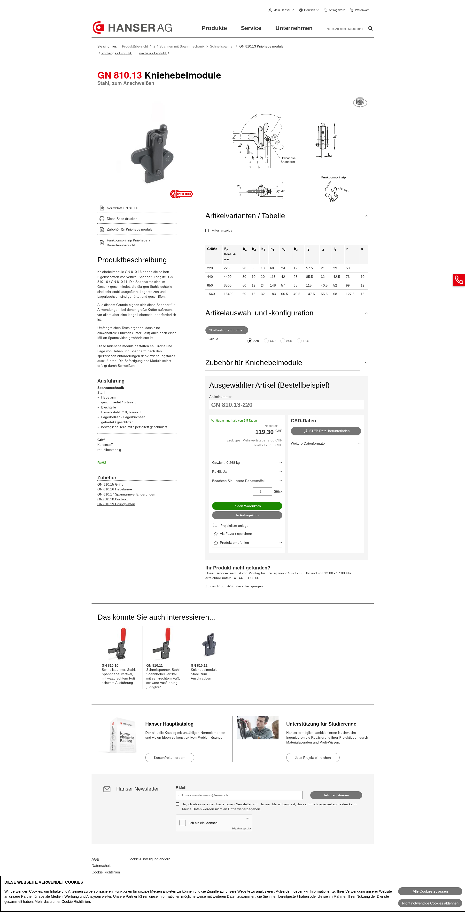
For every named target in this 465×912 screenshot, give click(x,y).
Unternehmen (294, 28)
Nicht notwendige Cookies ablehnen (430, 903)
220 (256, 341)
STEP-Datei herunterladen (329, 431)
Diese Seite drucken (122, 219)
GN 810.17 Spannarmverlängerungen (126, 494)
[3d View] (360, 102)
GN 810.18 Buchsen (112, 499)
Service (251, 28)
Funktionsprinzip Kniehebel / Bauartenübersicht (128, 242)
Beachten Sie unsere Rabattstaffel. (238, 481)
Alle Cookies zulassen (430, 891)
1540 (306, 341)
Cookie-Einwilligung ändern (149, 859)
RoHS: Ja (219, 471)
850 (289, 341)
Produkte (214, 28)
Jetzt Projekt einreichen (313, 758)
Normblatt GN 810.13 (123, 208)
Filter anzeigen (223, 230)
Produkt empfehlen (234, 542)
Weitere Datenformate (308, 443)
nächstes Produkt (153, 53)
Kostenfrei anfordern (170, 758)
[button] (281, 10)
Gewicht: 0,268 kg (226, 462)
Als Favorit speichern (236, 534)
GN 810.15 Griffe (110, 484)
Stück (278, 491)
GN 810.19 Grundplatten (116, 504)
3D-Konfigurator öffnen (226, 330)
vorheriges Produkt (116, 53)
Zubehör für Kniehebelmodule (130, 229)
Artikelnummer (220, 397)
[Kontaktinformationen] (459, 280)
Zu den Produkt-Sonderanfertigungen (234, 586)
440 (273, 341)
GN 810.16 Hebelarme (114, 489)
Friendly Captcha (241, 828)
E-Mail (181, 788)
